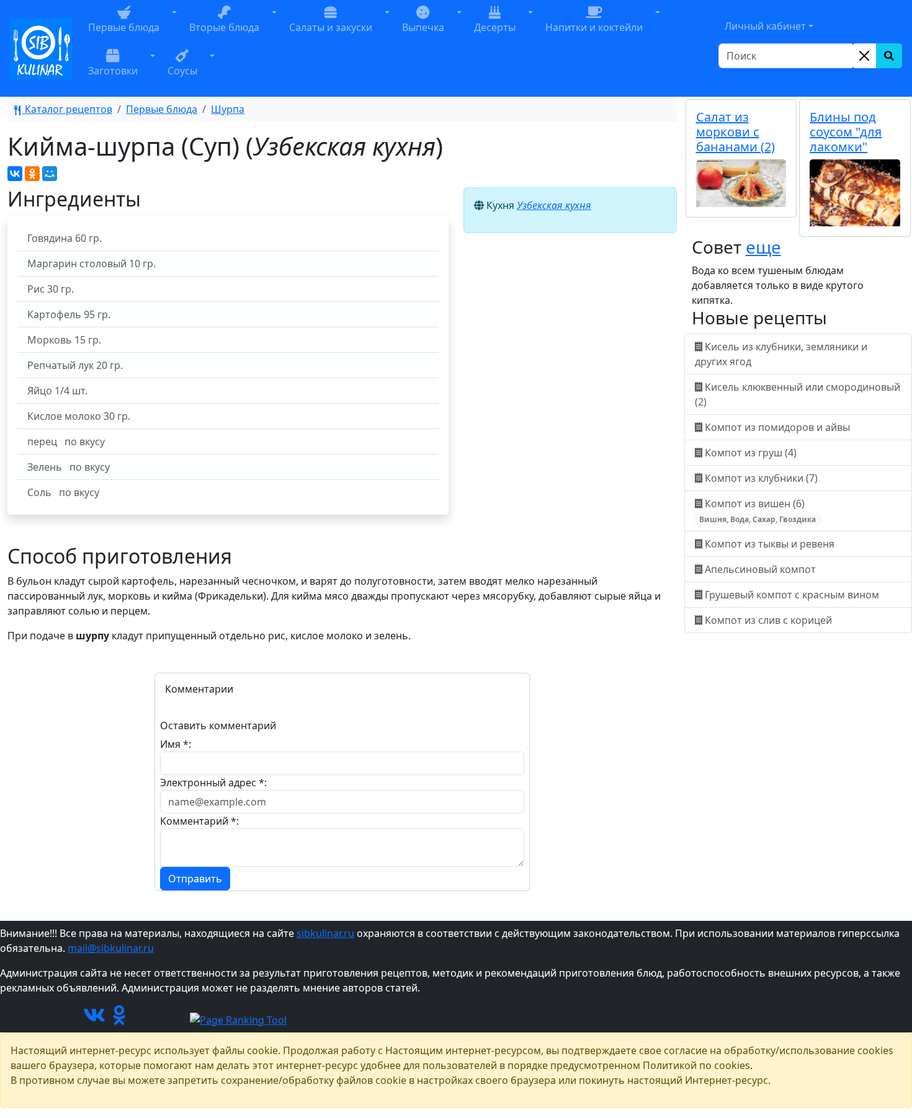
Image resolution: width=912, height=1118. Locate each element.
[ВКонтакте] (14, 173)
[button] (174, 26)
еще (763, 247)
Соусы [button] (182, 71)
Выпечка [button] (423, 27)
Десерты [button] (495, 27)
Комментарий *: (199, 821)
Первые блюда (161, 109)
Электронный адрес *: (213, 782)
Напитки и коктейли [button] (594, 27)
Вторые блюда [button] (224, 27)
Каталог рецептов (67, 109)
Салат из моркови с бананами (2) (735, 132)
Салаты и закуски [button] (330, 27)
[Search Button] (889, 55)
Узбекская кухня (554, 205)
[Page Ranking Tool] (238, 1019)
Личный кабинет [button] (765, 26)
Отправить (195, 878)
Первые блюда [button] (123, 27)
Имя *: (175, 744)
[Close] (864, 55)
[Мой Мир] (49, 173)
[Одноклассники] (32, 173)
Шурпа (227, 109)
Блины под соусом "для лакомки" (846, 132)
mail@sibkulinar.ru (111, 948)
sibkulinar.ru (325, 933)
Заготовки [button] (113, 71)
